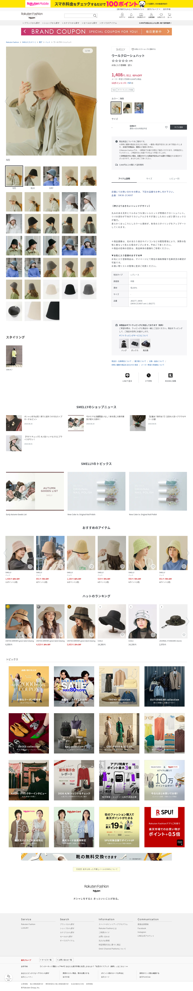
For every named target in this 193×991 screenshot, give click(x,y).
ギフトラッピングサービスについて (133, 335)
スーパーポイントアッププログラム (113, 924)
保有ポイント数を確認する (149, 973)
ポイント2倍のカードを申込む (112, 973)
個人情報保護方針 (36, 984)
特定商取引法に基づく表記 (109, 944)
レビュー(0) (174, 178)
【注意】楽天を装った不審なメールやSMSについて (97, 869)
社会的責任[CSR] (77, 984)
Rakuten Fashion (12, 42)
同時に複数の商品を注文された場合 (125, 365)
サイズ (149, 178)
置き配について (140, 361)
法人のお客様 (104, 940)
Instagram (142, 932)
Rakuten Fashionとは (108, 928)
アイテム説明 (124, 178)
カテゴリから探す (67, 932)
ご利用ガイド (104, 932)
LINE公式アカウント (146, 936)
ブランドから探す (67, 924)
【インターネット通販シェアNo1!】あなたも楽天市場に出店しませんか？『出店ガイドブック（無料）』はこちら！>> (83, 966)
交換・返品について (156, 361)
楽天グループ (152, 9)
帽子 (40, 42)
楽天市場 (166, 9)
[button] (51, 101)
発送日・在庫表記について (121, 361)
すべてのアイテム (67, 940)
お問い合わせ (104, 936)
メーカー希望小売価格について (152, 365)
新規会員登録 (143, 924)
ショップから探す (67, 928)
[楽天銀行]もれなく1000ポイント (130, 9)
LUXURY (24, 928)
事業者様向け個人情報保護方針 (57, 984)
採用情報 (89, 984)
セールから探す (66, 936)
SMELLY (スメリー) (29, 42)
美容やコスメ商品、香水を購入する (76, 973)
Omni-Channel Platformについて (112, 949)
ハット (47, 42)
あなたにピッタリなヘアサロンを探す (35, 973)
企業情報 (24, 984)
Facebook (142, 928)
